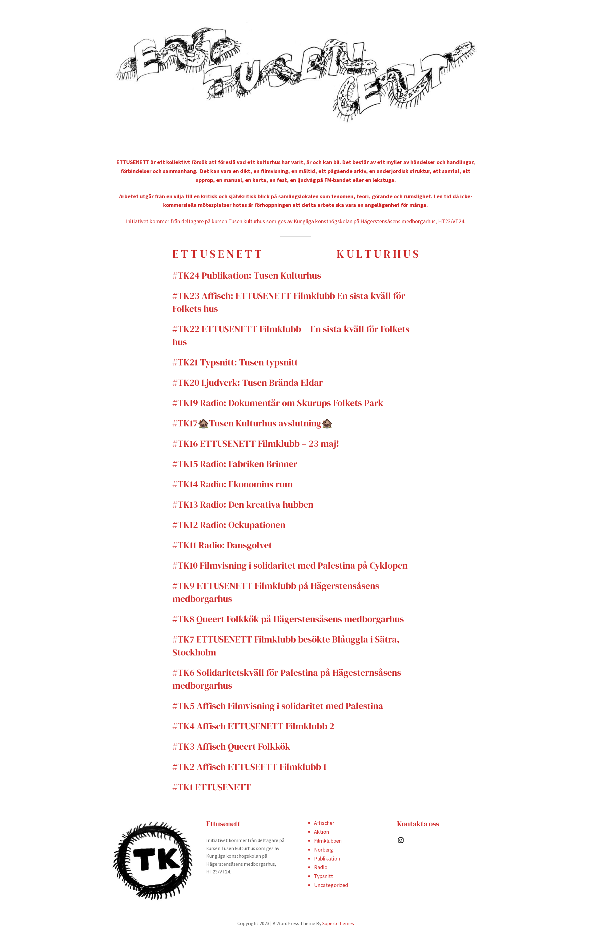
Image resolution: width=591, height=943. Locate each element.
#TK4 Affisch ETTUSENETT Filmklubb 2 (253, 726)
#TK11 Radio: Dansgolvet (222, 545)
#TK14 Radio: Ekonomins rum (233, 484)
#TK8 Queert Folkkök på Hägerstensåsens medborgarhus (288, 619)
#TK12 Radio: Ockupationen (228, 524)
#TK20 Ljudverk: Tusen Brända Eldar (247, 382)
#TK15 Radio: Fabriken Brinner (234, 463)
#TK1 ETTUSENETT (211, 787)
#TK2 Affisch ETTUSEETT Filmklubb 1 (249, 766)
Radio (321, 867)
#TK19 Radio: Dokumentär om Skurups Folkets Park (277, 403)
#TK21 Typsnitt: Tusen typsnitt (235, 362)
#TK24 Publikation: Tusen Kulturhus (246, 275)
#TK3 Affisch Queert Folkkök (231, 746)
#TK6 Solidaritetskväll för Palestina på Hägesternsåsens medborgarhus (286, 679)
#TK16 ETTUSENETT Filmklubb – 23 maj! (255, 443)
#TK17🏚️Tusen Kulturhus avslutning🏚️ (252, 423)
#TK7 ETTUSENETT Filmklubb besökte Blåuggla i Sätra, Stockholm (286, 646)
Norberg (323, 849)
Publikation (327, 858)
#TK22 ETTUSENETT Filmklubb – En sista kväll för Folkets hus (290, 335)
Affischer (324, 822)
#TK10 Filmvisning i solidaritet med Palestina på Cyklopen (290, 565)
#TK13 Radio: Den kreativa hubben (242, 504)
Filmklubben (328, 840)
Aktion (321, 831)
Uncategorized (331, 885)
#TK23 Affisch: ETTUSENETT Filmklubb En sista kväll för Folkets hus (288, 302)
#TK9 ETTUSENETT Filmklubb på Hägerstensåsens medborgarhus (275, 592)
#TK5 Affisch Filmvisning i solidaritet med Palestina (277, 705)
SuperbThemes (338, 923)
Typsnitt (323, 876)
